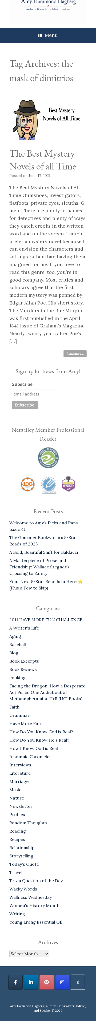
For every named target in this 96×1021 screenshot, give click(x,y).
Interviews (20, 764)
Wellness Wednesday (30, 897)
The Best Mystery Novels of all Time (42, 160)
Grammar (19, 715)
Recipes (17, 839)
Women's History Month (34, 905)
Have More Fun (25, 723)
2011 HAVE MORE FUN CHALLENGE (45, 619)
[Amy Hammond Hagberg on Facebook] (15, 982)
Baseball (17, 644)
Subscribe (22, 384)
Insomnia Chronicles (30, 756)
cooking (17, 677)
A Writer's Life (24, 628)
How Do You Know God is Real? (41, 731)
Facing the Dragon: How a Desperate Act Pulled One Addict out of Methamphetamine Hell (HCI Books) (47, 692)
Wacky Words (23, 889)
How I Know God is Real (33, 748)
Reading (17, 831)
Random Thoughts (28, 822)
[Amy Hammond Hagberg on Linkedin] (31, 982)
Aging (15, 636)
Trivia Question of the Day (36, 880)
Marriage (19, 781)
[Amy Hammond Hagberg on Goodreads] (78, 982)
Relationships (23, 847)
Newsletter (21, 806)
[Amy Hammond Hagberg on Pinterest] (46, 982)
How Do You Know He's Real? (39, 740)
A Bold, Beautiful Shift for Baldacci (43, 552)
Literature (20, 773)
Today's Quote (24, 864)
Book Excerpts (24, 661)
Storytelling (21, 855)
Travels (17, 872)
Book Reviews (23, 669)
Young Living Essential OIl (35, 922)
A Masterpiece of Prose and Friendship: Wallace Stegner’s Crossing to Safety (39, 567)
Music (15, 789)
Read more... (75, 353)
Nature (16, 798)
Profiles (17, 814)
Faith (14, 707)
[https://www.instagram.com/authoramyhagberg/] (62, 982)
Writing (17, 913)
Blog (13, 652)
